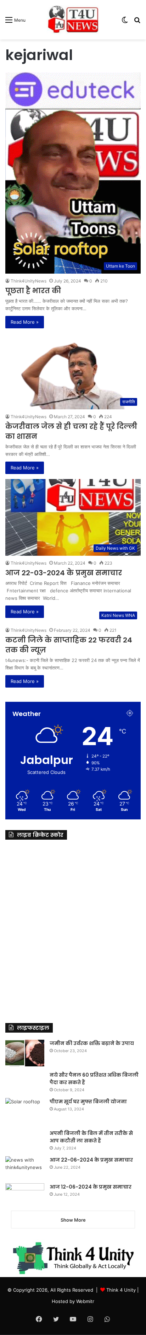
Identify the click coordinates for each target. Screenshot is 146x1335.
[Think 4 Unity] (73, 19)
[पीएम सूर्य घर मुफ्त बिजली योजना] (24, 1111)
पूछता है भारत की (33, 291)
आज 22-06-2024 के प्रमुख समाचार (91, 1159)
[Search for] (137, 22)
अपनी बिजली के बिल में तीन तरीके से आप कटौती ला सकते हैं (91, 1137)
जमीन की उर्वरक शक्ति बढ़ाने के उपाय (92, 1043)
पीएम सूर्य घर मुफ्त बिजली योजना (88, 1101)
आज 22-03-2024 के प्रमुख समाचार (63, 573)
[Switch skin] (124, 22)
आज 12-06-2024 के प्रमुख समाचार (90, 1186)
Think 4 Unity (121, 1290)
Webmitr (85, 1301)
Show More (73, 1220)
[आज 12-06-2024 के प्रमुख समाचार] (24, 1194)
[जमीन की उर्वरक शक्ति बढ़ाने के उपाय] (24, 1053)
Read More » (25, 322)
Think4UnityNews (28, 281)
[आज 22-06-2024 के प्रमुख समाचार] (24, 1167)
